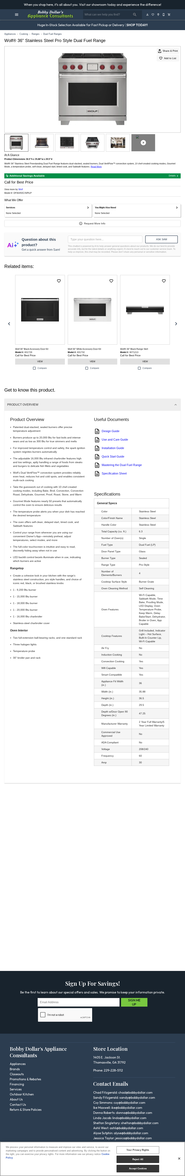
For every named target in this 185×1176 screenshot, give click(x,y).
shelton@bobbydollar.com (139, 1123)
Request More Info (94, 223)
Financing (17, 1084)
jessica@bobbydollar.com (133, 1138)
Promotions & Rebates (25, 1079)
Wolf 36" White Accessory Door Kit (84, 349)
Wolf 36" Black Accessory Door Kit (31, 349)
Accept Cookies (138, 1168)
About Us (16, 1099)
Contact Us (18, 1104)
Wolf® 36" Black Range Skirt (134, 349)
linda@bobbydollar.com (129, 1118)
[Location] (158, 14)
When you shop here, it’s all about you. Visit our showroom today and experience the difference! (92, 5)
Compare (42, 368)
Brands (15, 1069)
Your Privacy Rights (137, 1150)
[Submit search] (135, 14)
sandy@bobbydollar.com (137, 1097)
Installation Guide (113, 448)
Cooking (24, 34)
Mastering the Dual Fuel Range (122, 465)
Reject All (137, 1159)
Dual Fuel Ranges (52, 34)
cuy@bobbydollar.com (129, 1102)
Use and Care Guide (115, 439)
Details (172, 175)
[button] (16, 14)
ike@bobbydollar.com (126, 1108)
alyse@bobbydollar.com (131, 1133)
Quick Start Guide (113, 456)
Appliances (10, 34)
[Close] (179, 1158)
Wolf (20, 189)
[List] (153, 14)
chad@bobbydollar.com (135, 1092)
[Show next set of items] (176, 324)
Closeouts (17, 1074)
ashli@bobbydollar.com (126, 1128)
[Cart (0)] (169, 14)
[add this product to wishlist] (59, 281)
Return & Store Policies (26, 1110)
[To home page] (50, 14)
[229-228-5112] (164, 14)
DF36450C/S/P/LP (23, 193)
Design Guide (110, 431)
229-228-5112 (113, 1070)
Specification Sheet (114, 473)
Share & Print (170, 50)
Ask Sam (161, 239)
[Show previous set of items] (9, 324)
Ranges (36, 34)
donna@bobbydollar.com (134, 1113)
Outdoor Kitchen (22, 1094)
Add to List (170, 58)
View (40, 361)
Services (16, 1089)
